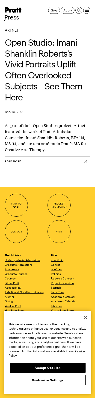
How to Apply (16, 205)
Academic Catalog (63, 296)
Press (11, 17)
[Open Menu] (86, 10)
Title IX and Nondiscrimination (24, 292)
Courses (10, 278)
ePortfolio (57, 260)
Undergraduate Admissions (22, 260)
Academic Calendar (64, 301)
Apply (67, 10)
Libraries (56, 305)
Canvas (55, 264)
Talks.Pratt (57, 292)
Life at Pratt (12, 283)
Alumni (9, 296)
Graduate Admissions (19, 264)
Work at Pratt (13, 305)
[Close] (85, 317)
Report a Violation (62, 283)
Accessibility (13, 287)
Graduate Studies (16, 273)
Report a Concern (62, 278)
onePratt (56, 269)
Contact (16, 231)
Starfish (56, 287)
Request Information (59, 205)
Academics (12, 269)
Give (54, 10)
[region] (47, 352)
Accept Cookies (47, 368)
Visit (59, 231)
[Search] (78, 10)
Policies (56, 273)
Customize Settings (47, 380)
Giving (9, 301)
